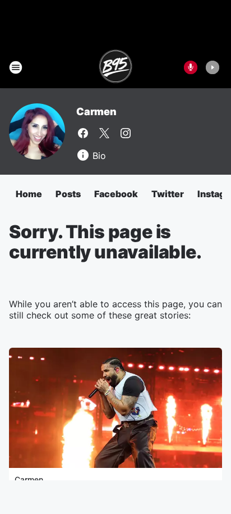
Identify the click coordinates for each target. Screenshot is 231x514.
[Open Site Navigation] (15, 67)
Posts (68, 193)
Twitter (167, 193)
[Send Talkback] (190, 67)
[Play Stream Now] (212, 67)
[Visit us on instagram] (125, 133)
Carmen (96, 111)
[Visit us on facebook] (83, 133)
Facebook (116, 193)
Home (29, 193)
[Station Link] (115, 67)
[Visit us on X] (104, 133)
